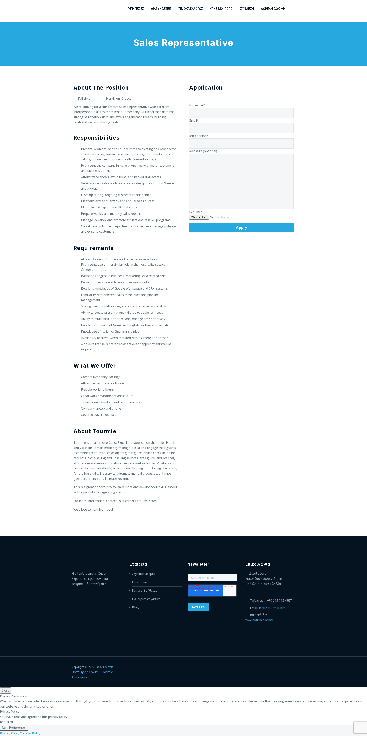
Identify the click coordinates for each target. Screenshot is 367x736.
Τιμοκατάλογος (190, 9)
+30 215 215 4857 (279, 601)
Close (5, 690)
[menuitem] (294, 8)
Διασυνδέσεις (161, 9)
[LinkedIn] (279, 667)
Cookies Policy (30, 733)
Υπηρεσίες (136, 9)
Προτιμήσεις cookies (85, 672)
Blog (135, 607)
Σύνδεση (247, 9)
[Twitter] (284, 667)
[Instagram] (289, 667)
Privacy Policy (9, 733)
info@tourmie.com (272, 608)
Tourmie (107, 667)
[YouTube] (294, 667)
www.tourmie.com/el (259, 620)
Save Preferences (14, 727)
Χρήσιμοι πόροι (221, 9)
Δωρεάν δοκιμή (273, 9)
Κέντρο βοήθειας (144, 590)
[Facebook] (274, 667)
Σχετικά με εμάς (143, 574)
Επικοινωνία (141, 582)
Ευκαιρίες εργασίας (146, 599)
